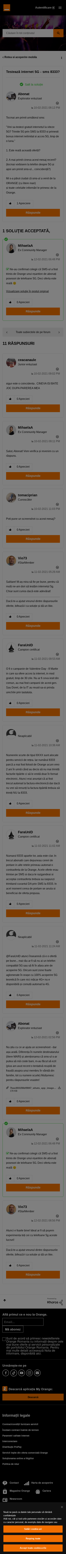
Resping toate (33, 1538)
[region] (33, 1528)
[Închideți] (62, 1507)
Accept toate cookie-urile (33, 1548)
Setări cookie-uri (33, 1529)
